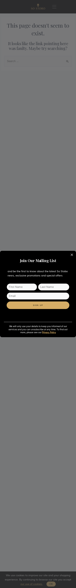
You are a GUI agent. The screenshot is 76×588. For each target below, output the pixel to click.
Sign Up (38, 305)
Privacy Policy (49, 332)
